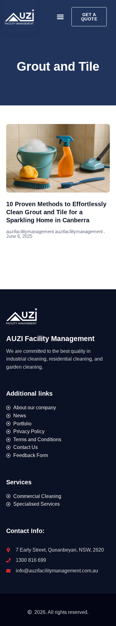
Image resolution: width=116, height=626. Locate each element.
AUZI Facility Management (50, 339)
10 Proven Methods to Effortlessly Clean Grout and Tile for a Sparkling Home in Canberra (56, 212)
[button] (60, 16)
